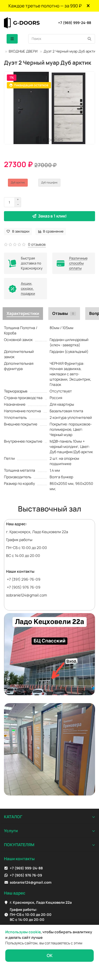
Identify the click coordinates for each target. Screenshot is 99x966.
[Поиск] (89, 38)
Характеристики (23, 313)
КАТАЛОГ (13, 817)
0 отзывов (37, 244)
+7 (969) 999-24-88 (74, 22)
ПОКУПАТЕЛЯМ (19, 844)
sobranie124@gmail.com (26, 595)
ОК (50, 955)
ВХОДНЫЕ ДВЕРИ (23, 51)
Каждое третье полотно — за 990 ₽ (45, 6)
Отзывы (63, 313)
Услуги (11, 831)
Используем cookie (23, 931)
